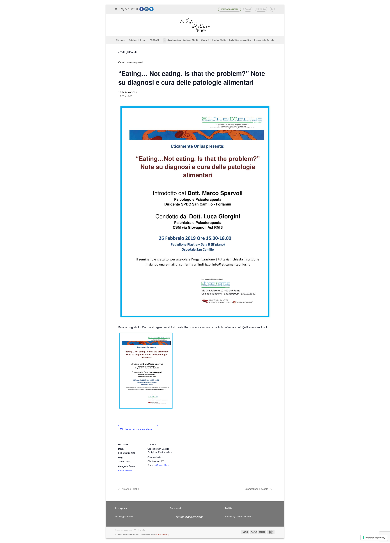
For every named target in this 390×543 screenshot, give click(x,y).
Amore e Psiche (130, 489)
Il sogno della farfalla (264, 40)
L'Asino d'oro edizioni (189, 516)
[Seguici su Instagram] (146, 9)
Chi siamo (120, 40)
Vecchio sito (139, 530)
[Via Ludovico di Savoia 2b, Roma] (116, 9)
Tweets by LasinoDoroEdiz (238, 516)
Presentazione (125, 470)
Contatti (205, 40)
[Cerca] (272, 9)
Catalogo (133, 40)
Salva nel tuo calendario (138, 429)
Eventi (143, 40)
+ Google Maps (161, 465)
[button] (247, 9)
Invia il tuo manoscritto (240, 40)
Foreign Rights (219, 40)
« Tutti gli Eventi (127, 52)
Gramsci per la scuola (257, 489)
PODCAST (154, 40)
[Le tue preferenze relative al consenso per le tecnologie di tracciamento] (374, 538)
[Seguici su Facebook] (141, 9)
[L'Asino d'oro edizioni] (195, 25)
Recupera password (123, 530)
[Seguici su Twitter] (151, 9)
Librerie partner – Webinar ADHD (182, 40)
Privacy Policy (162, 534)
